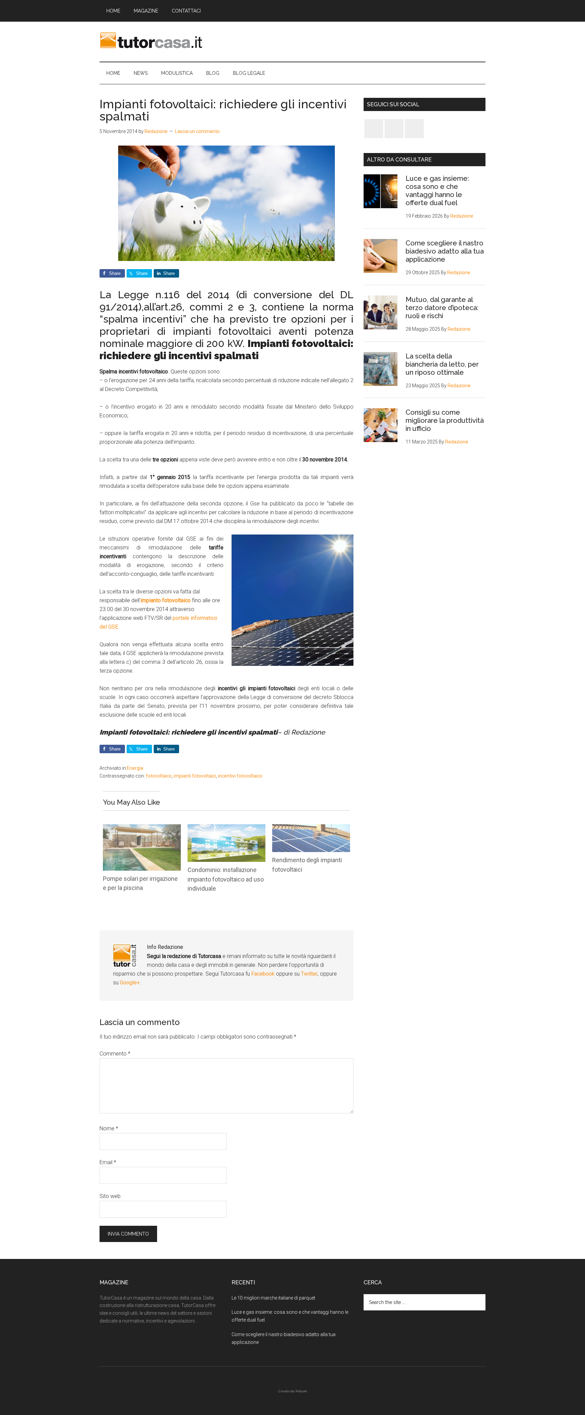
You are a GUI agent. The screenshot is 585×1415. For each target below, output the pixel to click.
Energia (135, 768)
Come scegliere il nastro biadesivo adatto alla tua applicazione (445, 251)
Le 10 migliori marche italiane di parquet (273, 1298)
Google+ (130, 982)
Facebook (263, 974)
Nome (109, 1128)
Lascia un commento (197, 131)
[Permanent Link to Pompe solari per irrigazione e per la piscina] (142, 828)
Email (108, 1162)
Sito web (110, 1196)
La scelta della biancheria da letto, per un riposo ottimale (442, 364)
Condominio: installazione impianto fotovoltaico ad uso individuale (226, 879)
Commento (115, 1053)
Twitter (309, 974)
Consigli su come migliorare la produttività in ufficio (445, 420)
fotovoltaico (159, 776)
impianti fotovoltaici (195, 776)
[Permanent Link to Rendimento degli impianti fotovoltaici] (311, 828)
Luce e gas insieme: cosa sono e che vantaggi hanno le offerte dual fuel (437, 190)
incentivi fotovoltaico (240, 776)
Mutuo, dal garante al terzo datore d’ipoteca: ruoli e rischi (442, 308)
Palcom (301, 1391)
